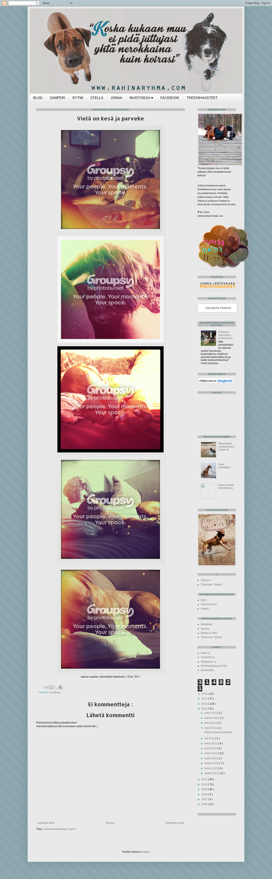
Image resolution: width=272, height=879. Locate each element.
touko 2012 (211, 753)
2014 (204, 698)
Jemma (205, 628)
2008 (204, 794)
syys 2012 (210, 727)
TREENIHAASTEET (202, 98)
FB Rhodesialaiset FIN (214, 665)
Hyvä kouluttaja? (224, 466)
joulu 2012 (210, 712)
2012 (204, 708)
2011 (204, 779)
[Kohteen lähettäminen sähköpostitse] (46, 687)
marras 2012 (212, 717)
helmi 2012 (211, 768)
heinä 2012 (211, 743)
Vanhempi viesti (175, 822)
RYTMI (77, 98)
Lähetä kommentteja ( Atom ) (59, 829)
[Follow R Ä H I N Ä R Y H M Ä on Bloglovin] (216, 383)
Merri (204, 600)
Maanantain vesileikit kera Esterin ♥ (226, 446)
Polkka (205, 608)
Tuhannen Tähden (211, 584)
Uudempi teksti (45, 822)
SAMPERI (57, 98)
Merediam (206, 624)
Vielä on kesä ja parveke (218, 732)
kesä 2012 (210, 748)
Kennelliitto (207, 670)
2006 (204, 804)
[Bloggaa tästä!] (51, 687)
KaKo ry (205, 652)
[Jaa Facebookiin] (60, 687)
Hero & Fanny (209, 604)
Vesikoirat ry (208, 657)
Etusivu (110, 822)
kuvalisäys (55, 692)
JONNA (116, 98)
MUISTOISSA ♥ (141, 98)
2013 (204, 703)
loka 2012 (210, 722)
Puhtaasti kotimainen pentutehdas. (225, 335)
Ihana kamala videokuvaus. (226, 486)
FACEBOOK (169, 98)
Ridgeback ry (208, 661)
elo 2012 (209, 738)
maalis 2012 (211, 763)
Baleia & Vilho (209, 633)
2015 (204, 693)
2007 (204, 799)
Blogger (145, 851)
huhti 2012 (210, 758)
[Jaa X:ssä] (56, 687)
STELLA (96, 98)
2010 (204, 784)
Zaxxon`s (206, 580)
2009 (204, 789)
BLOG (37, 98)
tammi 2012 (211, 773)
